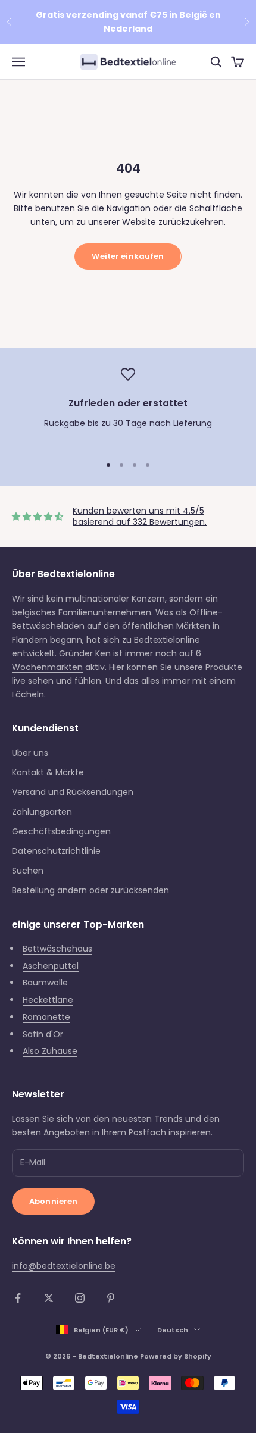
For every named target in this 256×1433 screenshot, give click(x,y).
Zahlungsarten (42, 812)
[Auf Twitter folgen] (49, 1298)
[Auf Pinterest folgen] (111, 1298)
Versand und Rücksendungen (72, 792)
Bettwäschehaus (57, 949)
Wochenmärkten (47, 667)
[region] (128, 405)
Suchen (27, 871)
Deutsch (172, 1330)
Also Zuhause (50, 1051)
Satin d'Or (43, 1034)
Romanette (46, 1017)
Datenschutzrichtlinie (56, 851)
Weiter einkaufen (128, 256)
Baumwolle (45, 982)
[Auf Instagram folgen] (80, 1298)
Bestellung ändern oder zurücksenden (90, 890)
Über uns (30, 753)
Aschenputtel (51, 966)
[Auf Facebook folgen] (18, 1298)
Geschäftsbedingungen (61, 831)
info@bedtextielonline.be (63, 1266)
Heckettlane (48, 1000)
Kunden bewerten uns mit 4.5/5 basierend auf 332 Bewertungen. (140, 516)
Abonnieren (53, 1201)
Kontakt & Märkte (48, 772)
